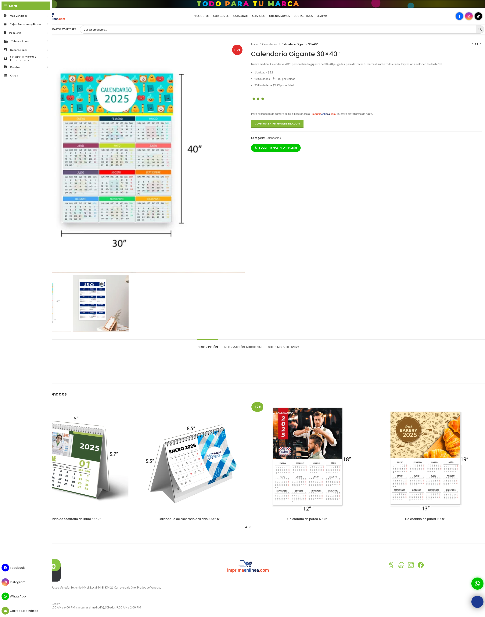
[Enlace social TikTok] (478, 16)
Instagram (17, 582)
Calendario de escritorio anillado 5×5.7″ (71, 519)
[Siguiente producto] (480, 44)
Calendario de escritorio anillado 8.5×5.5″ (189, 519)
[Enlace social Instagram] (469, 16)
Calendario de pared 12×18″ (307, 519)
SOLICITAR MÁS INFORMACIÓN (277, 147)
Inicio (254, 44)
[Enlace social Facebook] (459, 16)
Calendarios (269, 44)
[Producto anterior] (473, 44)
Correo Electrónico (23, 611)
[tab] (207, 345)
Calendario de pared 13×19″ (425, 519)
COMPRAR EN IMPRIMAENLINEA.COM (277, 123)
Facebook (17, 568)
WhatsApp (17, 596)
